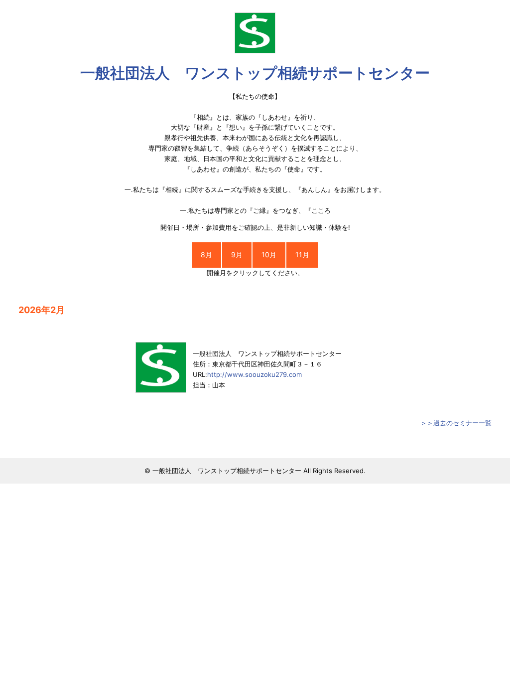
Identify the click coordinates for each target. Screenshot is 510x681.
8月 (206, 254)
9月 (237, 254)
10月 (268, 254)
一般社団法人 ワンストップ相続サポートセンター (255, 73)
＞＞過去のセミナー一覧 (456, 423)
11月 (302, 254)
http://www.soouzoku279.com (254, 374)
